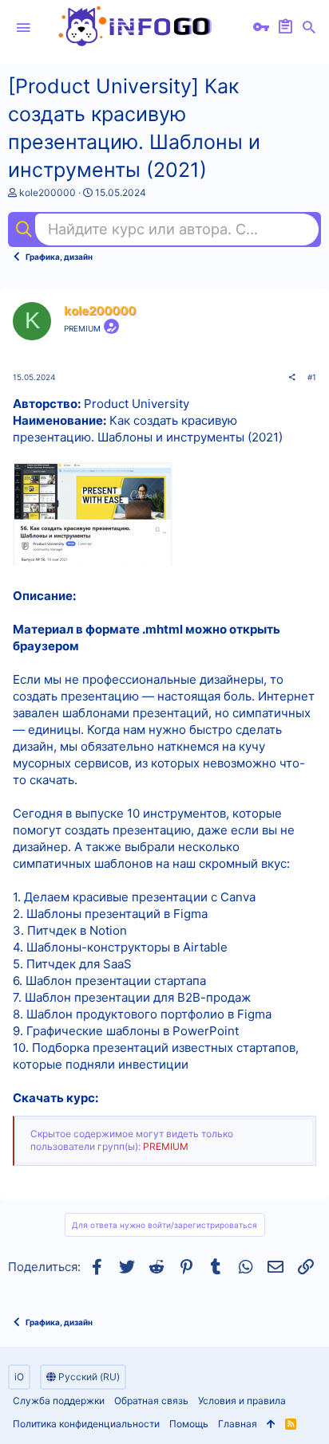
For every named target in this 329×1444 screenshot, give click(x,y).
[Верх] (271, 1424)
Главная (237, 1424)
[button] (23, 28)
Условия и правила (242, 1401)
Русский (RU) (88, 1377)
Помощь (188, 1424)
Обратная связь (151, 1401)
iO (19, 1377)
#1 (311, 377)
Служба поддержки (59, 1401)
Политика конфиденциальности (86, 1424)
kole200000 (47, 192)
